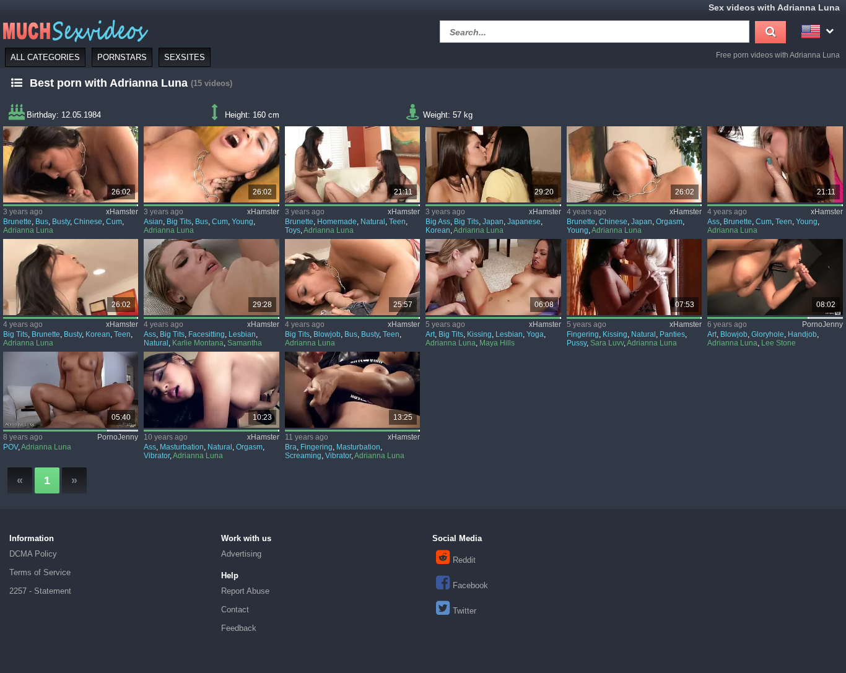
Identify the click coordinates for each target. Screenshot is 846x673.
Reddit (464, 560)
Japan (493, 221)
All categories (45, 57)
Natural (372, 221)
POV (10, 447)
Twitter (464, 610)
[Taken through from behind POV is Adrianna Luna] (70, 390)
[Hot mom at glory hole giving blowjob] (774, 277)
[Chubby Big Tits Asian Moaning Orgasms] (211, 390)
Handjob (802, 334)
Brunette (17, 221)
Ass (713, 221)
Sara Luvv (607, 343)
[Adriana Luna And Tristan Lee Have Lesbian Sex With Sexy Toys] (774, 164)
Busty (61, 221)
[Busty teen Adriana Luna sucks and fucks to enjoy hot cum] (70, 277)
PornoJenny (822, 324)
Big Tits (179, 221)
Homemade (337, 221)
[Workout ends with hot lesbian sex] (492, 277)
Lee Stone (778, 343)
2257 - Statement (40, 591)
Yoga (535, 334)
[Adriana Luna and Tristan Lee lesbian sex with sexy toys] (352, 164)
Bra (291, 447)
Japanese (524, 221)
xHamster (122, 211)
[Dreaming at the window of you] (634, 277)
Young (242, 221)
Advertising (241, 553)
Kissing (479, 334)
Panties (672, 334)
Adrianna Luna (28, 230)
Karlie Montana (198, 343)
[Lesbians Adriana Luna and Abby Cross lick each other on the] (492, 164)
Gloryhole (767, 334)
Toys (292, 230)
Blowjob (327, 334)
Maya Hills (497, 343)
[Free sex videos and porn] (74, 30)
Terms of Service (40, 572)
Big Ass (437, 221)
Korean (437, 230)
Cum (114, 221)
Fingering (583, 334)
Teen (397, 221)
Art (430, 334)
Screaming (303, 455)
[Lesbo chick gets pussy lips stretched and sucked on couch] (211, 277)
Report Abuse (245, 591)
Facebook (470, 585)
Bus (41, 221)
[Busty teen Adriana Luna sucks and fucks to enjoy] (70, 164)
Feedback (238, 628)
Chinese (88, 221)
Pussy (577, 343)
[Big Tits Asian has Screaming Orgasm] (352, 390)
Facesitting (206, 334)
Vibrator (157, 455)
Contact (235, 609)
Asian (153, 221)
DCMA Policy (33, 553)
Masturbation (182, 447)
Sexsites (184, 57)
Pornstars (122, 57)
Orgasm (669, 221)
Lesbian (242, 334)
